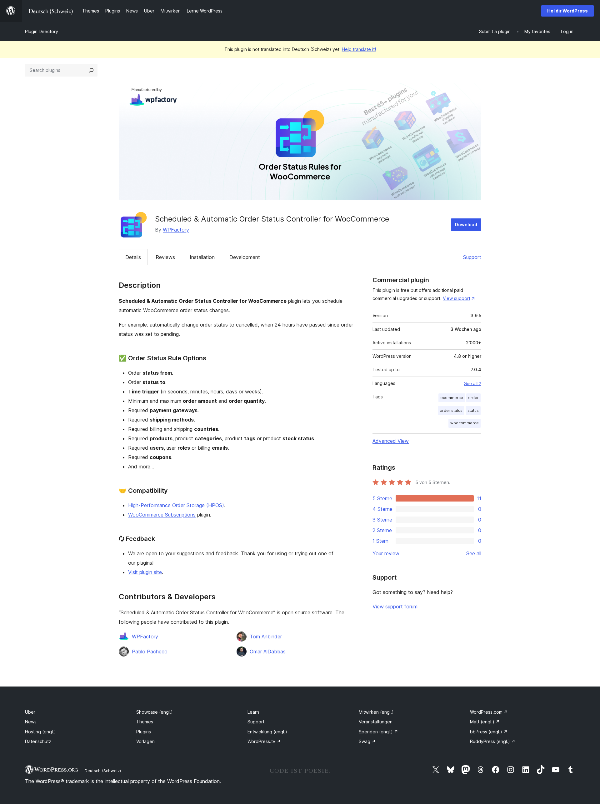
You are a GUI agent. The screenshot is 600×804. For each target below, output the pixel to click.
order (473, 397)
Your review (385, 553)
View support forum (395, 606)
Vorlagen (145, 741)
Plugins (143, 731)
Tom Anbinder (266, 636)
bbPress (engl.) (489, 731)
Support (472, 257)
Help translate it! (359, 49)
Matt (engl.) (485, 721)
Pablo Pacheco (150, 651)
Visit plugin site (145, 572)
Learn (253, 712)
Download (466, 224)
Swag (367, 741)
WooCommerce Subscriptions (162, 515)
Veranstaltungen (375, 721)
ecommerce (451, 397)
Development (244, 257)
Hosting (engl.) (40, 731)
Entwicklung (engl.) (267, 731)
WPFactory (176, 230)
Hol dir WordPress (567, 10)
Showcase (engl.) (154, 712)
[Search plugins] (91, 70)
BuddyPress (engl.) (492, 741)
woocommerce (464, 423)
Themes (144, 721)
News (31, 721)
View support (456, 298)
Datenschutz (38, 741)
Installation (202, 257)
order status (451, 410)
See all (473, 553)
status (473, 410)
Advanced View (390, 441)
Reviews (165, 257)
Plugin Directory (41, 31)
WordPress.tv (264, 741)
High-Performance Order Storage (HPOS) (176, 505)
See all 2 (472, 383)
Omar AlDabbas (268, 651)
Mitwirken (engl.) (376, 712)
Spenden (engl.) (378, 731)
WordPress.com (489, 712)
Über (30, 712)
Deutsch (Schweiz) (103, 770)
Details (133, 257)
